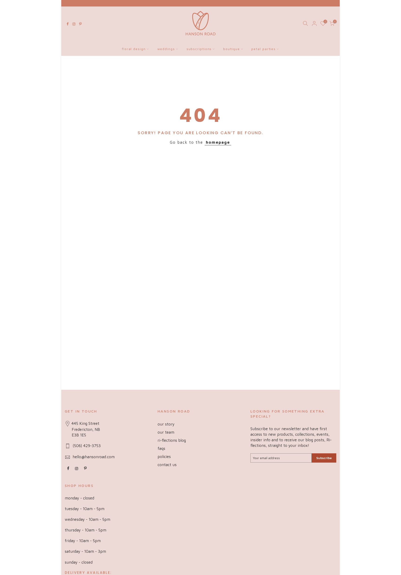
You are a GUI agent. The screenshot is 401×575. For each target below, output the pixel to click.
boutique (231, 49)
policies (164, 456)
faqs (161, 448)
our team (166, 432)
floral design (134, 49)
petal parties (263, 49)
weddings (166, 49)
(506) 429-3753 (87, 445)
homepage (218, 142)
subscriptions (199, 49)
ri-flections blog (172, 440)
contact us (167, 464)
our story (166, 424)
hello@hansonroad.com (94, 456)
